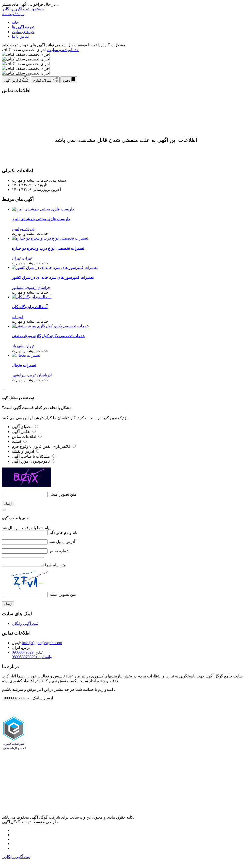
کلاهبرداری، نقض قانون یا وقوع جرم (41, 446)
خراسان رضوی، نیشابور (31, 287)
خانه (15, 22)
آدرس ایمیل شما (61, 542)
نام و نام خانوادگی (62, 532)
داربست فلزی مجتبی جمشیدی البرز (41, 219)
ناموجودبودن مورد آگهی (31, 461)
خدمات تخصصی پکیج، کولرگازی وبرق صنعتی (48, 336)
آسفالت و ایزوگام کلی (29, 307)
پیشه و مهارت (58, 50)
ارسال (8, 503)
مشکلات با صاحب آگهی (31, 456)
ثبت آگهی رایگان (17, 9)
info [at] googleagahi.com (42, 643)
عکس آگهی (21, 432)
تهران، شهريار (23, 346)
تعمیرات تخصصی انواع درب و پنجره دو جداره (48, 248)
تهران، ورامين (23, 229)
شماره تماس (58, 551)
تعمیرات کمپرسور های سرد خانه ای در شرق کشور (53, 277)
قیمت (17, 441)
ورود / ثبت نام (13, 14)
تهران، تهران (22, 258)
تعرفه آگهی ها (23, 27)
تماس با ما (20, 36)
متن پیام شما (55, 565)
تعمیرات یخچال (24, 365)
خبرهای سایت (23, 32)
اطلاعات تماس (24, 436)
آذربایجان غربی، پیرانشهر (32, 375)
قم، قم (17, 317)
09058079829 (22, 652)
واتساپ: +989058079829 (32, 657)
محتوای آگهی (23, 427)
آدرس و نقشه (23, 451)
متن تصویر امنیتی (62, 494)
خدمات (74, 50)
